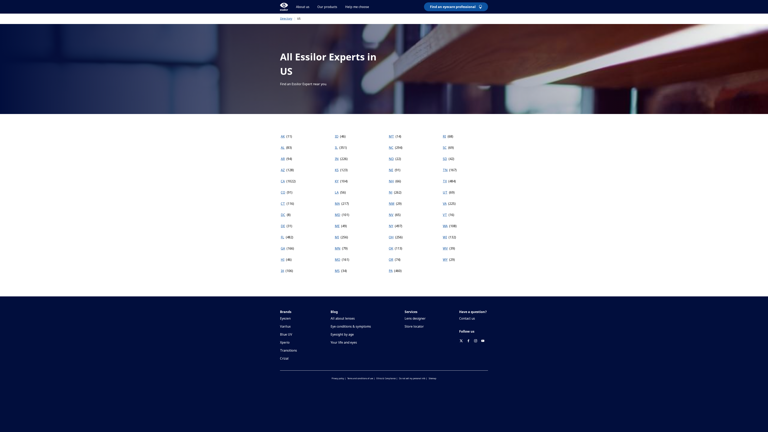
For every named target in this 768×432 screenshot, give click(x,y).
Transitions (288, 350)
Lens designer (415, 318)
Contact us (467, 318)
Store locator (414, 326)
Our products (327, 7)
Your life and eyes (344, 342)
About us (302, 7)
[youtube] (484, 341)
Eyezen (285, 318)
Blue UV (286, 334)
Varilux (285, 326)
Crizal (284, 358)
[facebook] (470, 341)
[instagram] (477, 341)
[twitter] (462, 341)
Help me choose (357, 7)
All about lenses (343, 318)
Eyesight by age (342, 334)
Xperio (285, 342)
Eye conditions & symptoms (351, 326)
